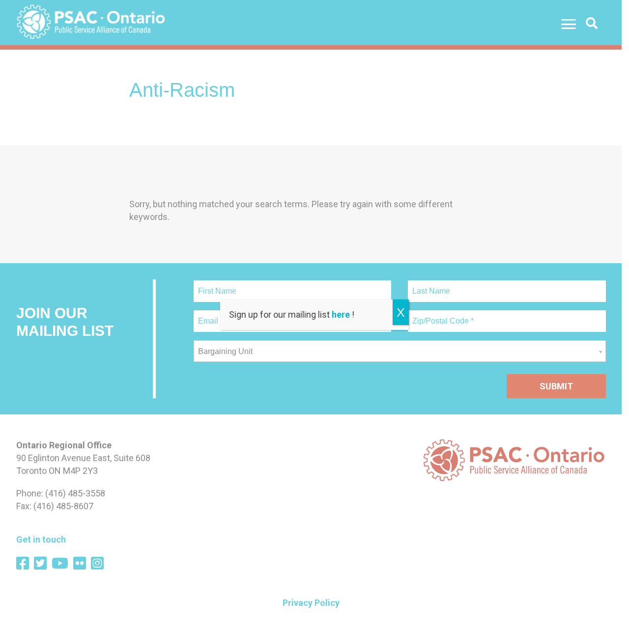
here (341, 314)
